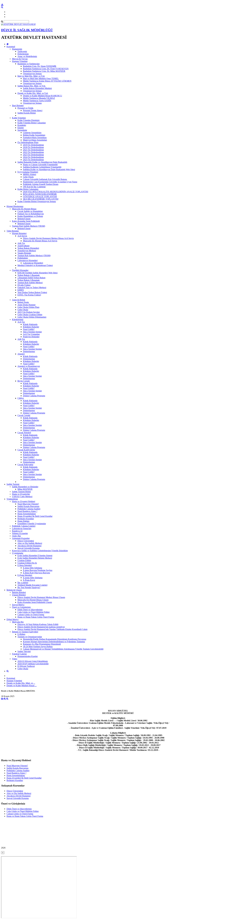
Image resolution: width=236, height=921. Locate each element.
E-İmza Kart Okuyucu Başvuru (36, 573)
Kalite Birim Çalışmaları (27, 189)
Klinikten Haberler (31, 327)
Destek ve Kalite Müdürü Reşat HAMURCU (42, 96)
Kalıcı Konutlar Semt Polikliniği (26, 221)
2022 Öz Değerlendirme (33, 152)
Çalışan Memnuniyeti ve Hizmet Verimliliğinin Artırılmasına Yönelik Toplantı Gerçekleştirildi (63, 649)
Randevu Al (17, 531)
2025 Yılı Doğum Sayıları (28, 312)
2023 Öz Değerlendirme (33, 155)
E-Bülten (21, 634)
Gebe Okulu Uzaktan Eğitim (29, 314)
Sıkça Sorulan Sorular (32, 332)
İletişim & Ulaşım (14, 590)
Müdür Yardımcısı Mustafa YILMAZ (39, 98)
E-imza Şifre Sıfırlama (32, 568)
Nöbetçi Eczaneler (20, 533)
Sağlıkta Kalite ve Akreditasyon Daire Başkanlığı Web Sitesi (49, 169)
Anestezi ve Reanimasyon (28, 366)
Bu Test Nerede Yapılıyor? (28, 587)
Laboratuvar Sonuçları (21, 528)
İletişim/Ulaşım (23, 218)
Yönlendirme (12, 499)
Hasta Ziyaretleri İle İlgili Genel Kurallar (34, 516)
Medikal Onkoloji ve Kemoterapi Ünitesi (35, 265)
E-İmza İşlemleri (24, 565)
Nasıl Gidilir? (29, 329)
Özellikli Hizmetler (20, 270)
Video (14, 659)
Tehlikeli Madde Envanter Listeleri (32, 585)
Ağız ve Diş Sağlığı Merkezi (29, 543)
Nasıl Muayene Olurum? (28, 504)
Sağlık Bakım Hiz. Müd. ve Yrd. (31, 86)
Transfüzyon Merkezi (26, 250)
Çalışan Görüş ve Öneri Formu (30, 614)
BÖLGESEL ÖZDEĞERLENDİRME (40, 194)
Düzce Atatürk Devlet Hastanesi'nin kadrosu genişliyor (41, 627)
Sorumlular (22, 130)
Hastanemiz (17, 49)
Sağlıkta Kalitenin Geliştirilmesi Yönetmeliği (42, 167)
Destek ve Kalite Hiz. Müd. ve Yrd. (32, 93)
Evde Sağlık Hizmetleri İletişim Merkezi (34, 558)
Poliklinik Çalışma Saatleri (28, 509)
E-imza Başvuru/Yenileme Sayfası (37, 570)
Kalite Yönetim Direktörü (28, 120)
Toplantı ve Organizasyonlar (29, 636)
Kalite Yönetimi (19, 118)
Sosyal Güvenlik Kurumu (28, 548)
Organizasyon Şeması (32, 73)
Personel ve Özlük (25, 108)
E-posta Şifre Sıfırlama (32, 577)
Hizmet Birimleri (19, 233)
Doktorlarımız (29, 351)
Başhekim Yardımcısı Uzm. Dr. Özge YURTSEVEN (46, 68)
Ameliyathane (23, 246)
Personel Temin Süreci (32, 110)
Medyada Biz (18, 622)
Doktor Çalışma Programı (34, 396)
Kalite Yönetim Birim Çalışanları (31, 123)
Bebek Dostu (23, 302)
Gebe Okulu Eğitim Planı (28, 307)
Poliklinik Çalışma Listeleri (23, 526)
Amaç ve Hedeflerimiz (27, 56)
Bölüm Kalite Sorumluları (34, 135)
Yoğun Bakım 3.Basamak (28, 280)
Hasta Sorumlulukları (26, 514)
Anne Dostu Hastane (26, 305)
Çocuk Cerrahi (23, 415)
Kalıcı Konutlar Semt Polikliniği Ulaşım (34, 602)
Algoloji (21, 354)
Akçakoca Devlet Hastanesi (29, 546)
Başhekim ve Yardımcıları (28, 64)
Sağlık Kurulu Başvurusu (28, 506)
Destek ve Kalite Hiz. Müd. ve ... (21, 683)
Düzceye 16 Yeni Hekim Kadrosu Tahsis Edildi (37, 624)
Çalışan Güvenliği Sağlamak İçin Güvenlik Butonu (45, 179)
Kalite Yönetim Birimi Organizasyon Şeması (36, 201)
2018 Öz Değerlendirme (33, 147)
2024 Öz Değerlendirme (33, 157)
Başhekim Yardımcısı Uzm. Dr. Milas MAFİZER (44, 71)
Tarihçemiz (22, 51)
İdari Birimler (18, 105)
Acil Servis (22, 236)
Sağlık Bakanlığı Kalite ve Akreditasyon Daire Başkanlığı (42, 162)
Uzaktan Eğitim (24, 560)
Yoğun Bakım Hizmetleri (28, 248)
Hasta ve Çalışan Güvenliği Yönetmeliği (40, 164)
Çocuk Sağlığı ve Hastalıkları (30, 211)
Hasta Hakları (23, 521)
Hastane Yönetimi (19, 61)
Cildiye (20, 398)
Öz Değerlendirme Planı (27, 142)
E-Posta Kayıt (29, 580)
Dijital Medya (12, 619)
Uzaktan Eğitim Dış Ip (27, 563)
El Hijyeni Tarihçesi (26, 666)
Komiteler (21, 125)
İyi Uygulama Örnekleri (27, 172)
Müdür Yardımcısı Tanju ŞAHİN (37, 100)
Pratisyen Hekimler (31, 337)
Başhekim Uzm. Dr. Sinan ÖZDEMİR (39, 66)
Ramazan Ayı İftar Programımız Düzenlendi (42, 644)
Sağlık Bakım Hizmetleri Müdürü (37, 88)
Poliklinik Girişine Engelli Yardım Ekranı (40, 184)
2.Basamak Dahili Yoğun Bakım (31, 277)
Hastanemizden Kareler (27, 656)
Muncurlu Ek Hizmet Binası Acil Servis (40, 241)
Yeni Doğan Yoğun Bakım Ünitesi (32, 292)
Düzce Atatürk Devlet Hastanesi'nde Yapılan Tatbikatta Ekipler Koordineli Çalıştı (52, 629)
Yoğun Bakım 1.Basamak (28, 275)
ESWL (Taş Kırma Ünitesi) (29, 295)
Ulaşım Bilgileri (19, 595)
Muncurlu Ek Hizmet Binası (24, 209)
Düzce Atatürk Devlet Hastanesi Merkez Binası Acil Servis (48, 238)
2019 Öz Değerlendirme (33, 145)
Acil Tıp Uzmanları (31, 334)
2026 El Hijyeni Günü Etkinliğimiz (32, 661)
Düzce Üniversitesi (25, 541)
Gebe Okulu (28, 177)
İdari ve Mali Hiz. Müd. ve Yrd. (31, 76)
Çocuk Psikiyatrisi (25, 464)
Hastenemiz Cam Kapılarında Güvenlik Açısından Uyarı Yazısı (50, 182)
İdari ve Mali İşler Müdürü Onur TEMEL (41, 78)
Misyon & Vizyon (20, 59)
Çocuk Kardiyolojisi (26, 450)
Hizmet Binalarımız (15, 206)
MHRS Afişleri (29, 174)
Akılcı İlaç (16, 536)
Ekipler (20, 127)
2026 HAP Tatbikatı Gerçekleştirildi (32, 664)
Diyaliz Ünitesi (23, 285)
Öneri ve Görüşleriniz (21, 607)
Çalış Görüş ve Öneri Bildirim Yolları (33, 612)
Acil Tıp (21, 322)
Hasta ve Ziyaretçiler (21, 494)
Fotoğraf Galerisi (19, 654)
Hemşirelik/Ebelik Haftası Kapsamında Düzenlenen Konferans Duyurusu (54, 639)
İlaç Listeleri (22, 582)
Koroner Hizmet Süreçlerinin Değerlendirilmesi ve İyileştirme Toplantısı (54, 641)
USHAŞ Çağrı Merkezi (22, 496)
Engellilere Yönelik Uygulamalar (31, 523)
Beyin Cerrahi (23, 381)
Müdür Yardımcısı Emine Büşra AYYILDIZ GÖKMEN (47, 81)
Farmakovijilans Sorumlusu (35, 137)
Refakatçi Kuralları (25, 518)
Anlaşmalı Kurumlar (21, 538)
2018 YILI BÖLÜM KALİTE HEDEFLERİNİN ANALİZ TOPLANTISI (55, 191)
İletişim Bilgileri (19, 592)
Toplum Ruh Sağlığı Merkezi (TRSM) (28, 226)
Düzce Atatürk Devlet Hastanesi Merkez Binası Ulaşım (41, 597)
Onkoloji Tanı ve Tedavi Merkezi (31, 287)
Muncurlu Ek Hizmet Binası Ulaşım (32, 600)
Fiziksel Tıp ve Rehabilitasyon (30, 214)
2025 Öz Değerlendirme (33, 159)
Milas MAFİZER (25, 489)
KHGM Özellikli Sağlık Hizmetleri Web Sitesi (37, 273)
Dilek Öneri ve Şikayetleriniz (30, 609)
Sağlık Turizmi (13, 484)
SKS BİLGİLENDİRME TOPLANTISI (40, 199)
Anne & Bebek (18, 300)
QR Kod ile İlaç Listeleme (34, 187)
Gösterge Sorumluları (32, 132)
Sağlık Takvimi (24, 651)
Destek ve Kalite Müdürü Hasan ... (22, 685)
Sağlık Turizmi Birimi (21, 491)
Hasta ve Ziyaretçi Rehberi (23, 501)
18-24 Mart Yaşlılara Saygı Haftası (38, 646)
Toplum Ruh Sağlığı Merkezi (30, 282)
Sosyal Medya (18, 605)
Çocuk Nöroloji (24, 432)
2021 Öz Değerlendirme (33, 150)
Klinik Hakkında (30, 324)
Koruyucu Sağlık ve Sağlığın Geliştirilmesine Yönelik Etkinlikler (40, 550)
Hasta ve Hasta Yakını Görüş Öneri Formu (35, 617)
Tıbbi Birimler (13, 231)
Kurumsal (11, 46)
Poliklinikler (22, 258)
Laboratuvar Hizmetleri (27, 260)
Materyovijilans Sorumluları (35, 140)
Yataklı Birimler (24, 253)
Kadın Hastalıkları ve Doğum (30, 216)
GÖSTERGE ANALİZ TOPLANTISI (40, 196)
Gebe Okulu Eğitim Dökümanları (31, 317)
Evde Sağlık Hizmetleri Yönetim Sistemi (34, 555)
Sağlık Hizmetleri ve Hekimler (25, 486)
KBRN (20, 290)
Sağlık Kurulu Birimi (26, 113)
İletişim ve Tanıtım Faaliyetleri (25, 632)
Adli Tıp (21, 243)
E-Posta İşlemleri (24, 575)
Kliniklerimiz (17, 319)
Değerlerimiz (23, 54)
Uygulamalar (17, 553)
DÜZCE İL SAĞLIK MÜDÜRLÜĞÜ (27, 30)
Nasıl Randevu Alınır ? (27, 511)
